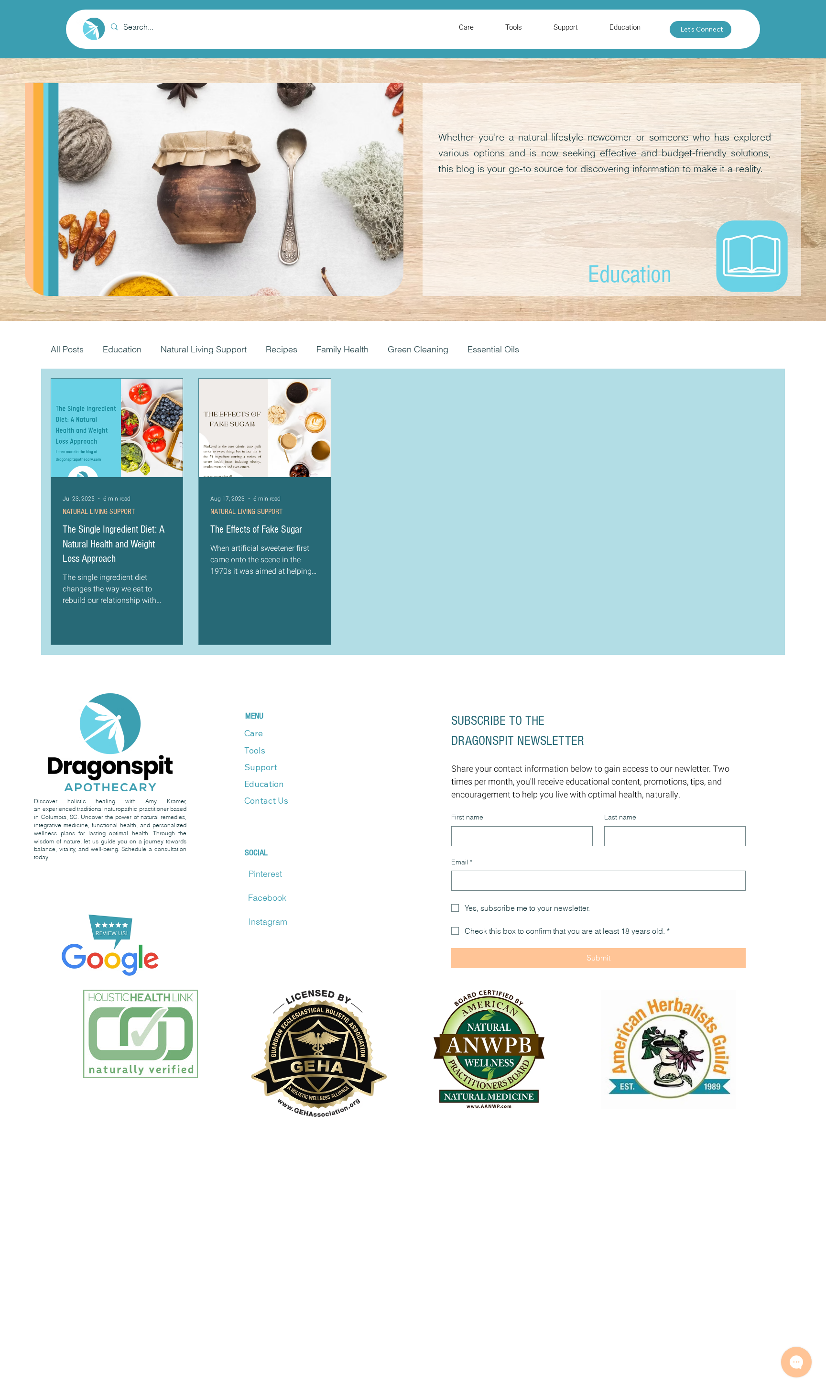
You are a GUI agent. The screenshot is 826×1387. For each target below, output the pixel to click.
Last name (620, 817)
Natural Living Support (204, 349)
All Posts (67, 349)
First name (467, 817)
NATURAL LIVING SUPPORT (99, 511)
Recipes (281, 349)
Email (461, 862)
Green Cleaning (418, 349)
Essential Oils (493, 349)
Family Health (342, 349)
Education (122, 349)
